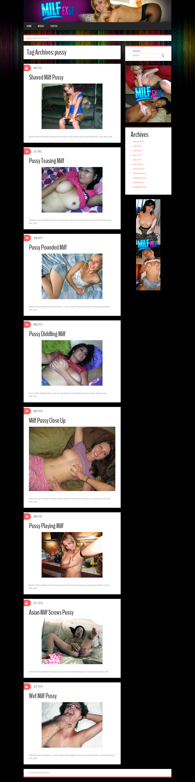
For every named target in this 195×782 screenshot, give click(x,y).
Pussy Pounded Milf (48, 247)
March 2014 (138, 164)
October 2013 (138, 182)
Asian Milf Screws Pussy (51, 612)
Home (29, 26)
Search (136, 51)
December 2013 (139, 173)
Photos (53, 26)
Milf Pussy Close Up (47, 420)
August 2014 (138, 141)
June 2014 (137, 151)
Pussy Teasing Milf (46, 161)
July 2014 (137, 146)
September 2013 (140, 187)
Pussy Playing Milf (46, 526)
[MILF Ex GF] (97, 11)
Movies (41, 26)
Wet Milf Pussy (43, 696)
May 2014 (137, 155)
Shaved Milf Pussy (46, 77)
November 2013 (139, 178)
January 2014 (138, 169)
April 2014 (137, 160)
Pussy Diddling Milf (47, 334)
